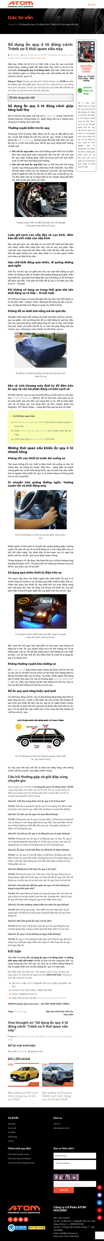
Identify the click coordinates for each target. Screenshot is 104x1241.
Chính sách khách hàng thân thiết (21, 1163)
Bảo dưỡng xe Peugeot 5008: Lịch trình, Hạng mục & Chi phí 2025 (57, 1096)
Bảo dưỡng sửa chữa (62, 1128)
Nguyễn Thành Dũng (38, 58)
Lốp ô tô (57, 1124)
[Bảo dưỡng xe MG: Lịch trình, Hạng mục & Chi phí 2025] (23, 1086)
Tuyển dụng (12, 1137)
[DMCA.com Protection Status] (37, 1228)
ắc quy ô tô (50, 116)
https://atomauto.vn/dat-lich (51, 998)
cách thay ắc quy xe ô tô (34, 430)
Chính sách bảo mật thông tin (19, 1159)
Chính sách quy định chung (18, 1154)
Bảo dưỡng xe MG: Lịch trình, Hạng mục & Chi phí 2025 (23, 1096)
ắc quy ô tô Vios (38, 439)
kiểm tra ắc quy (25, 140)
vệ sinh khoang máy (22, 398)
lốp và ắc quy (20, 1011)
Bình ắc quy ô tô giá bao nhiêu (28, 422)
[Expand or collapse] (70, 98)
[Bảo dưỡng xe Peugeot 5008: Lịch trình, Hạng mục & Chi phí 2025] (57, 1086)
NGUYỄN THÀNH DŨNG (86, 68)
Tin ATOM (11, 1132)
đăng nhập (22, 1051)
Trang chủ (12, 24)
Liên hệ (11, 1141)
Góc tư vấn (12, 1128)
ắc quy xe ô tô (18, 669)
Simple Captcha (61, 1172)
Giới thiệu (11, 1124)
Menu (93, 5)
